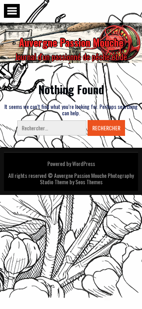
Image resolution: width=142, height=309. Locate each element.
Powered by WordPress (71, 163)
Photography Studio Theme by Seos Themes (87, 178)
